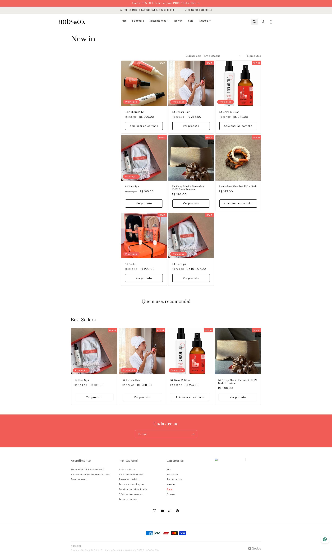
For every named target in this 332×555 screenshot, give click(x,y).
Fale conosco (79, 479)
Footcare (138, 20)
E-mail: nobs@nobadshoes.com (90, 474)
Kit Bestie (130, 264)
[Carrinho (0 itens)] (271, 22)
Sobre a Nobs (127, 469)
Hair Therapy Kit (134, 112)
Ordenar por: (193, 55)
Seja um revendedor (131, 474)
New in (178, 20)
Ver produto (191, 126)
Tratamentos (158, 20)
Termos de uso (128, 499)
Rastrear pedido (129, 479)
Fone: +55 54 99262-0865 (87, 469)
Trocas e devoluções (131, 484)
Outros (203, 20)
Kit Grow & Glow (229, 112)
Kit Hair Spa (132, 186)
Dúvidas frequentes (131, 494)
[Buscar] (254, 22)
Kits (124, 20)
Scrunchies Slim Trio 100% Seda (238, 186)
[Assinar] (193, 434)
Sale (190, 20)
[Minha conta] (263, 22)
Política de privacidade (133, 489)
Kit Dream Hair (181, 112)
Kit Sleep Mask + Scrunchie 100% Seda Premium (188, 188)
